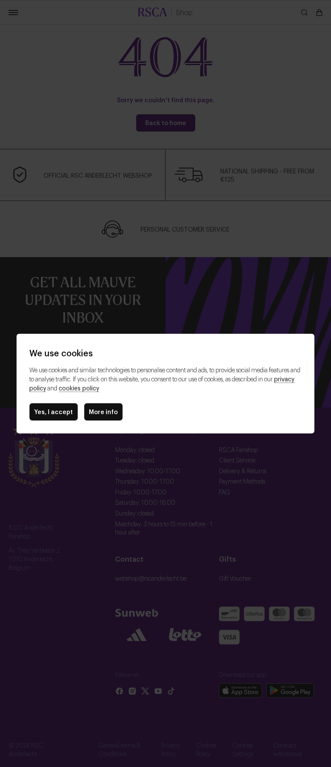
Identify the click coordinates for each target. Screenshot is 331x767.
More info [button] (103, 411)
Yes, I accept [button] (53, 411)
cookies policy (79, 388)
